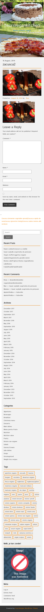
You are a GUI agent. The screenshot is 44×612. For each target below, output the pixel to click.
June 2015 (7, 335)
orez (13, 494)
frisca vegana (9, 482)
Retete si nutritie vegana (22, 27)
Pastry (6, 438)
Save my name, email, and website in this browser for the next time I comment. (21, 198)
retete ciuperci (10, 503)
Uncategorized (9, 456)
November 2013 (9, 392)
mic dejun (23, 490)
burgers (7, 477)
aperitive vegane (11, 473)
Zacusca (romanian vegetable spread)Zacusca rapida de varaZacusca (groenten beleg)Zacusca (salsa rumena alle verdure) (21, 221)
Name (5, 168)
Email (5, 176)
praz (26, 494)
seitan (35, 524)
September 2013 (9, 398)
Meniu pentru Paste (11, 429)
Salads (6, 444)
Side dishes (8, 450)
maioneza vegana (11, 486)
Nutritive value (9, 435)
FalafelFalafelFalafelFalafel (13, 267)
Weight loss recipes (10, 459)
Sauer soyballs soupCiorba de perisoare (17, 252)
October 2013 (8, 395)
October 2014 (8, 359)
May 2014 (7, 374)
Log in (6, 590)
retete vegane (27, 520)
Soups (6, 453)
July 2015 (7, 332)
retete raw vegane (24, 516)
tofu (14, 533)
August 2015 (8, 330)
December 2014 (9, 353)
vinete (29, 537)
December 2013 (9, 389)
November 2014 (9, 356)
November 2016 (9, 321)
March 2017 (8, 318)
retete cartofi (29, 499)
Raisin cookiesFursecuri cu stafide (15, 249)
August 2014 (8, 365)
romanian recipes (11, 524)
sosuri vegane (16, 529)
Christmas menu (9, 420)
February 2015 (8, 347)
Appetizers (12, 38)
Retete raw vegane (10, 441)
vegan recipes (19, 537)
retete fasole (30, 507)
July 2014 (7, 368)
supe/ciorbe (28, 529)
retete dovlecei (17, 507)
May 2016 (7, 324)
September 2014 (9, 362)
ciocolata (16, 477)
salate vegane (25, 524)
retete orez (31, 512)
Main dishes (8, 426)
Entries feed (8, 593)
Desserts (7, 423)
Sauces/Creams (9, 447)
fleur (27, 98)
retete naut (20, 512)
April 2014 (7, 377)
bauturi (31, 473)
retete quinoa (10, 516)
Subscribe (19, 292)
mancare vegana (10, 490)
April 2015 (7, 341)
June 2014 (7, 371)
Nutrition (7, 432)
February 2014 (9, 383)
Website (5, 185)
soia (6, 529)
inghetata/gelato (33, 482)
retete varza (15, 520)
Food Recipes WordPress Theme (26, 608)
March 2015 (8, 344)
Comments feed (9, 596)
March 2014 (8, 380)
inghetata (20, 482)
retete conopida (23, 503)
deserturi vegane (28, 477)
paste (20, 494)
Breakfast (7, 417)
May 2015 (7, 338)
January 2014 (8, 386)
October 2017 (8, 312)
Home (4, 38)
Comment (6, 138)
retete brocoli (17, 499)
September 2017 (9, 315)
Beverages (7, 414)
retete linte (9, 512)
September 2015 (9, 327)
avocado (22, 473)
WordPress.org (9, 599)
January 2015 (8, 350)
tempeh (7, 533)
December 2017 (9, 309)
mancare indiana (26, 486)
